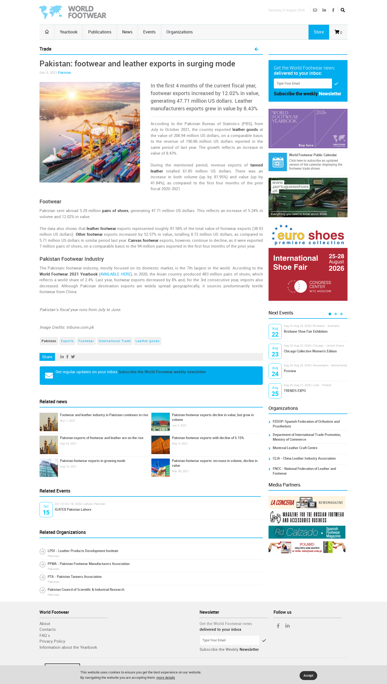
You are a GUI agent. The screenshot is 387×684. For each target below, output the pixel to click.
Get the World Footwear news (226, 623)
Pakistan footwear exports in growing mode (92, 461)
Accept (308, 675)
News (127, 32)
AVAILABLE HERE (115, 274)
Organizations (179, 32)
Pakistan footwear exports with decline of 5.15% (208, 438)
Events (149, 32)
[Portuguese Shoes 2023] (308, 197)
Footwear (86, 341)
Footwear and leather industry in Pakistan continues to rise (104, 415)
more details (165, 678)
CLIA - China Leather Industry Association (304, 458)
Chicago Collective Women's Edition (310, 351)
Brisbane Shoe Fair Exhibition (306, 331)
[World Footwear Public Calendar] (278, 162)
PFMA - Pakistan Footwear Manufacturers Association (89, 564)
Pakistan (64, 73)
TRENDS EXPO (295, 391)
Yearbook (68, 32)
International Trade (115, 341)
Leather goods (148, 341)
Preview (290, 371)
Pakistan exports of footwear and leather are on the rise (101, 438)
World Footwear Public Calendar (313, 155)
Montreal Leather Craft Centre (295, 448)
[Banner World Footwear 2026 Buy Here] (308, 128)
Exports (67, 341)
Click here (296, 161)
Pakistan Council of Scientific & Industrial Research (86, 590)
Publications (99, 32)
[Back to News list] (256, 49)
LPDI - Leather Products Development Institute (83, 551)
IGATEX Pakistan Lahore (73, 509)
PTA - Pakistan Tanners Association (75, 577)
